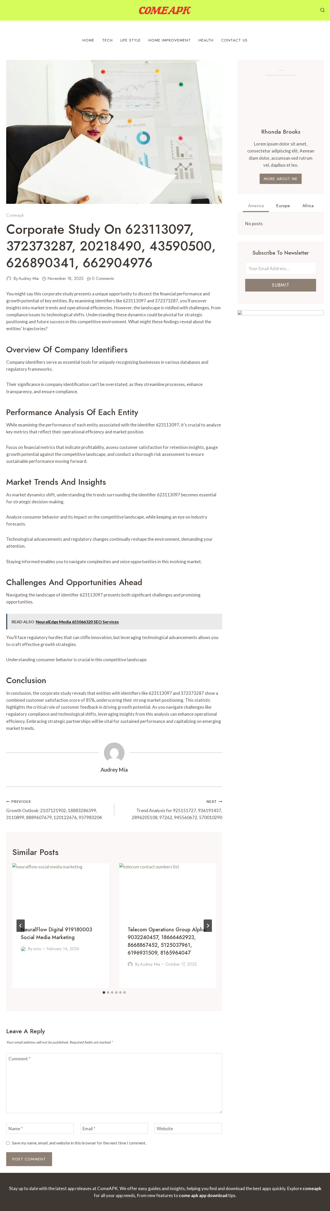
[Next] (208, 925)
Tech (107, 40)
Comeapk (15, 215)
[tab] (104, 992)
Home (88, 40)
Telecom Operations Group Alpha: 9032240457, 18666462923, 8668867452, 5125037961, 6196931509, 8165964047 (167, 941)
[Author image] (8, 278)
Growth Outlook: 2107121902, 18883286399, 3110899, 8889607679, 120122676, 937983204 (54, 810)
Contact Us (234, 40)
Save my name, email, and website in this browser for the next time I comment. (79, 1143)
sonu (37, 949)
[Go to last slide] (20, 925)
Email (88, 1128)
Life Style (130, 40)
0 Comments (103, 278)
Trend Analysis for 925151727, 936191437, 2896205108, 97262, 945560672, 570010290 (177, 810)
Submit (280, 285)
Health (206, 40)
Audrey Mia (29, 278)
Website (165, 1128)
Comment (19, 1058)
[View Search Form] (322, 10)
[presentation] (60, 890)
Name (16, 1128)
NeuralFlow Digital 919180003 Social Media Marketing (56, 933)
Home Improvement (169, 40)
